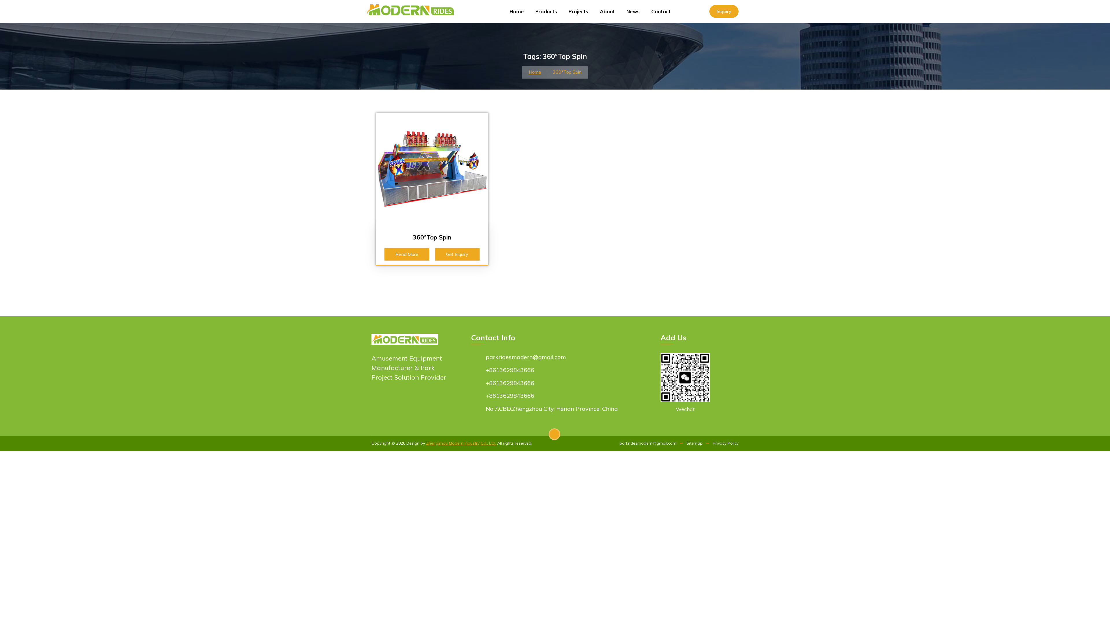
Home (517, 11)
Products (546, 11)
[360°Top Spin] (432, 168)
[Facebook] (376, 402)
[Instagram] (397, 402)
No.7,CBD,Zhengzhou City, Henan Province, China (552, 408)
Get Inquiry (457, 254)
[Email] (428, 402)
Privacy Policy (726, 443)
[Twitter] (408, 402)
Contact (661, 11)
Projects (578, 11)
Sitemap (695, 443)
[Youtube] (387, 402)
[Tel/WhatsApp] (418, 402)
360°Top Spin (432, 237)
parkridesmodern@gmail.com (526, 357)
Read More (406, 254)
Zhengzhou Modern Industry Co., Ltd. (461, 443)
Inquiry (724, 11)
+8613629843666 (510, 370)
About (607, 11)
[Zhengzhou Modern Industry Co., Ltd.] (412, 7)
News (633, 11)
